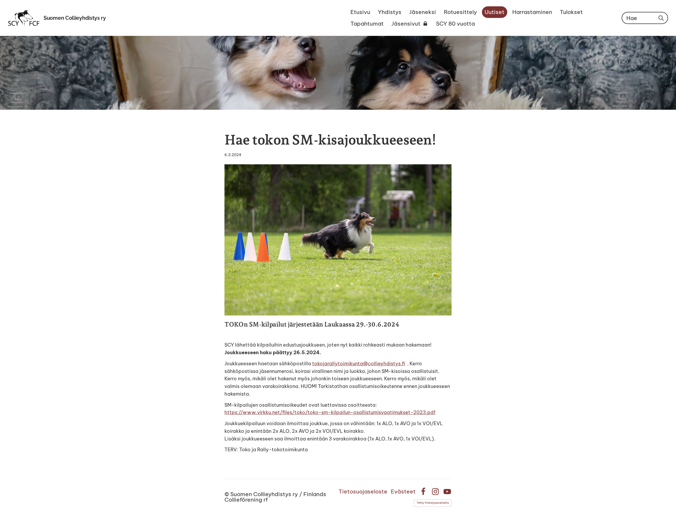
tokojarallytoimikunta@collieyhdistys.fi (358, 364)
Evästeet (403, 491)
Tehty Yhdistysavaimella (433, 503)
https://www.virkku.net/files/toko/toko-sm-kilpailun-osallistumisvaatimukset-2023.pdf (329, 412)
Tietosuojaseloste (363, 491)
